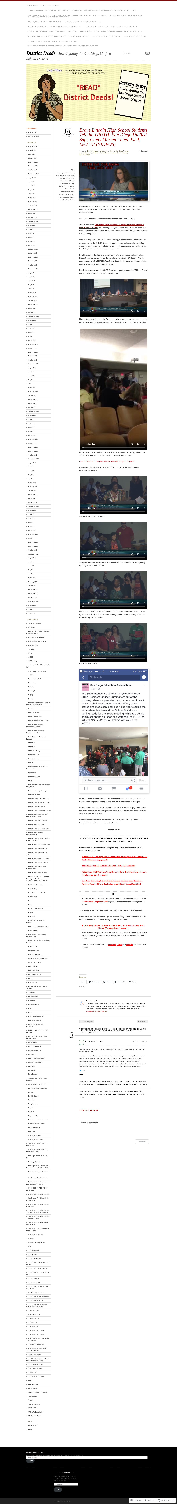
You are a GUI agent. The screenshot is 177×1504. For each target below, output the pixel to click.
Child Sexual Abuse (34, 712)
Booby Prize (32, 683)
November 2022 (33, 213)
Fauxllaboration (33, 930)
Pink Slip (31, 1092)
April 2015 (31, 574)
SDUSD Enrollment (34, 1278)
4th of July (31, 649)
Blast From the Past (34, 679)
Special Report (32, 1322)
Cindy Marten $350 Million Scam (38, 720)
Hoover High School (34, 974)
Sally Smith (31, 1131)
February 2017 (33, 486)
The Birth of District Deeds (134, 36)
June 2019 (31, 376)
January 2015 (32, 585)
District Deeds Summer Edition (37, 848)
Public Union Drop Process (36, 1123)
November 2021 (33, 261)
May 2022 (31, 237)
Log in (30, 1429)
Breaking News (33, 691)
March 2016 (32, 530)
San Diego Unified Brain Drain (37, 1178)
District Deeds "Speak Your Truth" (39, 802)
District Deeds (41, 53)
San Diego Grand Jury (35, 1162)
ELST (30, 904)
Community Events (34, 755)
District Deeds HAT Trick (36, 824)
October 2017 (32, 455)
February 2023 (33, 201)
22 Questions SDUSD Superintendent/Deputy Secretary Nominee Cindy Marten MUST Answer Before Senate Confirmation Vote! (78, 10)
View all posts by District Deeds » (96, 1011)
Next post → (142, 1022)
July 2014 (31, 609)
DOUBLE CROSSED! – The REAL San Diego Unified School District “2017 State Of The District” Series (38, 879)
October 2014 (32, 597)
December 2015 (33, 542)
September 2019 (33, 364)
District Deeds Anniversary (36, 806)
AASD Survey (32, 661)
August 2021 (32, 273)
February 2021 (33, 296)
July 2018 (31, 419)
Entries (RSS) (32, 132)
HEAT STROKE (33, 966)
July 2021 (31, 277)
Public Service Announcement (37, 1120)
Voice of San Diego (34, 1404)
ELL (29, 901)
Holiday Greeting (33, 970)
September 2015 (33, 554)
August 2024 (32, 150)
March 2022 (32, 245)
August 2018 (32, 415)
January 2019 (32, 395)
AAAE (30, 653)
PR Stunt (31, 1108)
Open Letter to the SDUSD (36, 1084)
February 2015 (33, 582)
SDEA (30, 1246)
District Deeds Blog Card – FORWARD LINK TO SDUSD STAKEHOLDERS (54, 26)
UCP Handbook (33, 1384)
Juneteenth (31, 992)
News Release (32, 1074)
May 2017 (31, 475)
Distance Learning (34, 794)
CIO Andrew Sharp (34, 751)
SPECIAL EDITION (34, 1314)
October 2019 (32, 360)
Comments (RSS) (33, 136)
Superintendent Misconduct (36, 1344)
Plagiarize (31, 1100)
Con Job (31, 762)
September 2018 (33, 411)
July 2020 (31, 324)
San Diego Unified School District (38, 1194)
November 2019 (33, 356)
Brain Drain (31, 687)
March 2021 (32, 292)
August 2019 (32, 368)
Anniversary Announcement (37, 671)
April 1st (30, 675)
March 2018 (32, 435)
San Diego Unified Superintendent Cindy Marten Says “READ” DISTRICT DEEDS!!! (58, 36)
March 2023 (32, 197)
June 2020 (31, 328)
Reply (81, 1074)
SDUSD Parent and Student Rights (106, 36)
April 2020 (31, 336)
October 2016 (32, 502)
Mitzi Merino (32, 1054)
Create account (33, 1425)
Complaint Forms (33, 759)
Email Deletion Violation (35, 908)
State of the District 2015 (36, 1334)
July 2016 (31, 514)
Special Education (33, 1318)
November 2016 (33, 498)
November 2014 (33, 593)
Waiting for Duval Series (35, 1412)
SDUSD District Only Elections (37, 1268)
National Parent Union (35, 1062)
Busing (30, 699)
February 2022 (33, 249)
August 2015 (32, 558)
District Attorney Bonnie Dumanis (38, 798)
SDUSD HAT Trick (34, 1282)
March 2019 (32, 387)
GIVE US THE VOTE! (35, 954)
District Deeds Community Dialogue (39, 810)
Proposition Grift (33, 1116)
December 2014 (33, 589)
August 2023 (32, 178)
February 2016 (33, 534)
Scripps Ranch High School (36, 1242)
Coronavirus (32, 772)
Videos (30, 1400)
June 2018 (31, 423)
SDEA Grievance (33, 1250)
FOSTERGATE (33, 946)
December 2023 (33, 162)
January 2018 (32, 443)
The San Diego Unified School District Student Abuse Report (52, 41)
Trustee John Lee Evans (36, 1376)
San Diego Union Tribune (36, 1234)
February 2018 (33, 439)
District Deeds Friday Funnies (37, 820)
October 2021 (32, 265)
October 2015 (32, 550)
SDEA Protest (32, 1254)
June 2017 (31, 471)
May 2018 (31, 427)
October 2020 (32, 312)
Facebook (112, 945)
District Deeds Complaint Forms (95, 902)
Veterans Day (32, 1396)
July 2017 (31, 467)
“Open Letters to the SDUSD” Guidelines (43, 6)
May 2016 (31, 522)
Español (30, 912)
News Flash (32, 1070)
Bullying (30, 695)
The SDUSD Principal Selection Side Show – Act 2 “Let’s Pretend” (108, 866)
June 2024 (31, 154)
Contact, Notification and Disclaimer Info (44, 22)
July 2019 (31, 372)
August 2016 (32, 510)
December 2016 (33, 494)
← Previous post (86, 1022)
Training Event (32, 1372)
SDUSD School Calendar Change (38, 1296)
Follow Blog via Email (36, 1452)
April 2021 (31, 288)
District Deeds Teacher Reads (37, 872)
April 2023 (31, 193)
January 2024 (32, 158)
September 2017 (33, 459)
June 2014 (31, 613)
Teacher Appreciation (34, 1354)
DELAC (30, 780)
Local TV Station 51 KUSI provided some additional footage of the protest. (107, 461)
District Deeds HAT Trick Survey (38, 828)
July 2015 (31, 562)
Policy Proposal (33, 1104)
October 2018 (32, 407)
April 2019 (31, 383)
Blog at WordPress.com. (62, 1501)
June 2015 (31, 566)
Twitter (119, 945)
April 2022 (31, 241)
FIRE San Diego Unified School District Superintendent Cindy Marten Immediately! (113, 927)
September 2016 (33, 506)
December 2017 (33, 447)
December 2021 (33, 257)
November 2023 (33, 166)
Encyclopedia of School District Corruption (46, 31)
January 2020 (32, 348)
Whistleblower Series (34, 1416)
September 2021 (33, 269)
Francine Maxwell (33, 951)
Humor (30, 978)
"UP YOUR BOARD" (34, 623)
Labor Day (31, 1000)
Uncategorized (84, 155)
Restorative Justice (34, 1127)
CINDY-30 (31, 747)
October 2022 (32, 217)
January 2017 (32, 490)
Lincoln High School (107, 151)
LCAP (30, 1008)
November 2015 (33, 546)
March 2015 (32, 578)
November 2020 (33, 308)
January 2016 (32, 538)
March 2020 (32, 340)
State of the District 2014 (36, 1330)
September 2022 (33, 221)
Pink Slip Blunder (33, 1096)
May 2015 (31, 570)
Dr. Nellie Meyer (33, 889)
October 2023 (32, 170)
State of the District (34, 1326)
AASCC (30, 657)
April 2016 (31, 526)
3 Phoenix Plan (33, 645)
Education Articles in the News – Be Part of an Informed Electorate (111, 26)
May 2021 (31, 285)
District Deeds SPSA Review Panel (39, 844)
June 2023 (31, 186)
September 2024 (33, 146)
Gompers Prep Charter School (37, 958)
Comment (142, 1141)
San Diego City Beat (34, 1135)
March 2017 (32, 483)
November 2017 (33, 451)
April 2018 (31, 431)
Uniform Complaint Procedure (37, 1392)
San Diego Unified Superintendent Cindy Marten (109, 153)
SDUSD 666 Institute (34, 1258)
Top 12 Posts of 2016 (35, 1368)
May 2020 (31, 332)
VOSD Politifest (33, 1408)
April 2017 (31, 479)
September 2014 (33, 601)
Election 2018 (32, 897)
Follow (31, 1460)
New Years (31, 1066)
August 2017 (32, 463)
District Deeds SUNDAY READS (38, 862)
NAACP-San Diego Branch (36, 1058)
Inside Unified (32, 982)
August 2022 (32, 225)
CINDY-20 (31, 743)
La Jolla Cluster (33, 996)
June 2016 (31, 518)
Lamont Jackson (33, 1004)
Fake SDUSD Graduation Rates (38, 926)
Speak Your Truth (33, 1310)
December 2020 (33, 304)
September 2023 (33, 174)
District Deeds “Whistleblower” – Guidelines (83, 22)
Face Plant (31, 916)
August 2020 (32, 320)
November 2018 (33, 403)
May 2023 (31, 190)
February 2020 (33, 344)
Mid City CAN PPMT (34, 1046)
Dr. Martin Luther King (35, 885)
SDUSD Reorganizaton (35, 1292)
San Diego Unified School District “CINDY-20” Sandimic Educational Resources (111, 31)
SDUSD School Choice (35, 1300)
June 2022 (31, 233)
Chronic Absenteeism (35, 717)
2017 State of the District (36, 637)
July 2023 (31, 182)
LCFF (30, 1012)
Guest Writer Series (34, 962)
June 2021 (31, 281)
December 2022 (33, 209)
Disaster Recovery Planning (37, 791)
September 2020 (33, 316)
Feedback (72, 31)
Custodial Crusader (34, 777)
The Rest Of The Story (35, 1364)
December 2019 (33, 352)
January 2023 (32, 205)
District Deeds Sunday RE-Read (38, 859)
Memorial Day (32, 1042)
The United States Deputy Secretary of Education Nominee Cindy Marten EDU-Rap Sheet (63, 46)
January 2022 (32, 253)
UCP (29, 1380)
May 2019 (31, 380)
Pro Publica (31, 1112)
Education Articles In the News (37, 893)
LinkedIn (129, 945)
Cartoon (30, 709)
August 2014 (32, 605)
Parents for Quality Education (37, 1088)
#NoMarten (31, 627)
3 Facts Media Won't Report (37, 641)
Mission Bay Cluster (34, 1050)
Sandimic (31, 1238)
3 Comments (144, 151)
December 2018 (33, 399)
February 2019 (33, 391)
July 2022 (31, 229)
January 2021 (32, 300)
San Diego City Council (35, 1139)
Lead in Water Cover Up (35, 1016)
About (134, 10)
